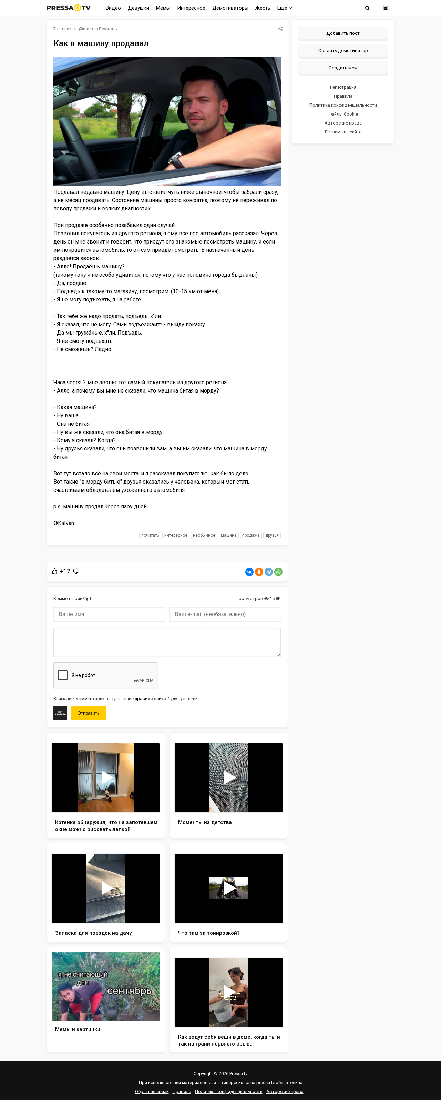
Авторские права (343, 123)
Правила (343, 96)
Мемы (163, 8)
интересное (175, 535)
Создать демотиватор (343, 50)
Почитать (108, 29)
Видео (113, 8)
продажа (251, 535)
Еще (283, 8)
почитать (150, 535)
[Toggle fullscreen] (146, 800)
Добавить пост (343, 33)
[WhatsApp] (278, 572)
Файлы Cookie (343, 114)
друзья (272, 535)
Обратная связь (152, 1091)
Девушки (138, 8)
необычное (204, 535)
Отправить (89, 713)
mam (88, 29)
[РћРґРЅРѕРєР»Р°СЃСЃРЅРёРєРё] (259, 572)
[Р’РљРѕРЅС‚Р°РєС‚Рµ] (249, 572)
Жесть (262, 8)
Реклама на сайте (343, 132)
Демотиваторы (230, 8)
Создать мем (343, 67)
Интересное (191, 8)
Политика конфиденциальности (343, 105)
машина (229, 535)
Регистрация (343, 87)
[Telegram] (269, 572)
